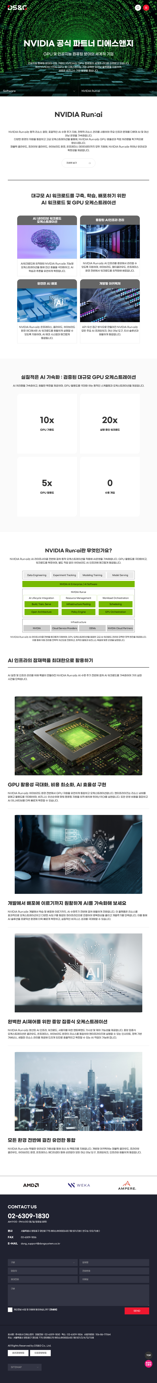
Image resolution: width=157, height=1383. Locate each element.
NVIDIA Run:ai (91, 91)
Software (9, 91)
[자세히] (53, 1309)
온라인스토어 (148, 1364)
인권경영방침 (40, 1353)
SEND (137, 1311)
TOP (148, 1355)
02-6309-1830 (28, 1216)
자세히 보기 (71, 163)
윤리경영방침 (18, 1353)
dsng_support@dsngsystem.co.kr (40, 1243)
